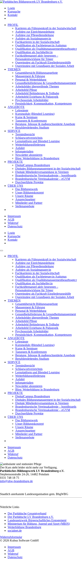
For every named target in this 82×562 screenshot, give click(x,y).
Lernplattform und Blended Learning (37, 141)
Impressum (14, 216)
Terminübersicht (25, 134)
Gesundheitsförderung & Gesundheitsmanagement (45, 83)
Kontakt (12, 15)
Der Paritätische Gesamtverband (27, 513)
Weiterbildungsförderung (30, 144)
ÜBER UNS (15, 185)
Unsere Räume (24, 196)
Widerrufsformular (11, 537)
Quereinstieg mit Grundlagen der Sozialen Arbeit (44, 65)
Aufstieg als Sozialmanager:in (33, 38)
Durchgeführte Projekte (29, 182)
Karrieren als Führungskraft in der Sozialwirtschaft (45, 28)
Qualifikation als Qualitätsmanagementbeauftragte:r (46, 48)
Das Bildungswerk (26, 189)
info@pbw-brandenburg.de (16, 481)
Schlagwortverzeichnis (29, 137)
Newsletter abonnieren (28, 154)
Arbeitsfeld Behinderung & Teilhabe (37, 93)
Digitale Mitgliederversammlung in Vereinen (42, 172)
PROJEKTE (15, 161)
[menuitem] (45, 8)
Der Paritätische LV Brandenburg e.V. (31, 516)
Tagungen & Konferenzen (31, 120)
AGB (11, 219)
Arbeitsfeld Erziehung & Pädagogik (36, 96)
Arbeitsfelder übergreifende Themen (37, 86)
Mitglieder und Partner (28, 202)
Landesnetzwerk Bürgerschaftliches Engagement (37, 520)
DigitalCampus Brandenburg (32, 165)
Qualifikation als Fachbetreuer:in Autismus (41, 45)
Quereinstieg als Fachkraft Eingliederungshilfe (43, 62)
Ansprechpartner (25, 199)
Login (11, 8)
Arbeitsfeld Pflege (26, 89)
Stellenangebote (24, 206)
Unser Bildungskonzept (29, 192)
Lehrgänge (21, 110)
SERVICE (14, 131)
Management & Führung (30, 76)
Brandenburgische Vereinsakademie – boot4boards (45, 175)
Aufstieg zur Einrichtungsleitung (34, 31)
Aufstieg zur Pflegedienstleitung (34, 35)
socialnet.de (15, 530)
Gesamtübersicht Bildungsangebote (36, 72)
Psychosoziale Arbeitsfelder (31, 100)
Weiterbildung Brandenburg (24, 527)
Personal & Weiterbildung (30, 79)
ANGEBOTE (16, 107)
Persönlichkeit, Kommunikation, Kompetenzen (43, 103)
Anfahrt (20, 148)
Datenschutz (15, 226)
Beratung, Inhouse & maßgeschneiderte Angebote (45, 124)
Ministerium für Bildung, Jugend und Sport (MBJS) (39, 523)
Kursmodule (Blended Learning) (35, 113)
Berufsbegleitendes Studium (32, 127)
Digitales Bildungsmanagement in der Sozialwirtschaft (47, 168)
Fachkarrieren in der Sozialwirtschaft (37, 42)
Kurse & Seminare (26, 117)
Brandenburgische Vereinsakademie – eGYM (42, 178)
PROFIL (13, 24)
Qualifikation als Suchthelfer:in (34, 52)
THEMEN (14, 69)
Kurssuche (14, 11)
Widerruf (13, 223)
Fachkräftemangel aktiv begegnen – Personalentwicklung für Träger (36, 57)
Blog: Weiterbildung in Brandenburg (37, 158)
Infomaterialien (24, 151)
